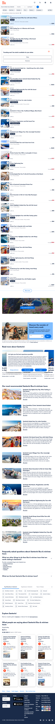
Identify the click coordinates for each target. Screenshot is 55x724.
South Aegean (15, 691)
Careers (37, 700)
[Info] (20, 13)
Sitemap (26, 717)
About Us (38, 698)
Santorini (17, 616)
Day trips (5, 565)
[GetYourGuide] (4, 3)
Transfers (5, 569)
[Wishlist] (34, 3)
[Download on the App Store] (18, 704)
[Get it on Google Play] (18, 699)
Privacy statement (34, 342)
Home (3, 691)
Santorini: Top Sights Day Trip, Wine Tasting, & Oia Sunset (44, 638)
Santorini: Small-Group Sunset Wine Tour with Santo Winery (10, 665)
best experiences (33, 616)
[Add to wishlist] (8, 17)
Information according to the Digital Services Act (29, 713)
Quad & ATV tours (7, 566)
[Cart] (40, 3)
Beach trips (5, 568)
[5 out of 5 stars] (10, 641)
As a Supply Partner (45, 698)
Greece (8, 691)
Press (37, 704)
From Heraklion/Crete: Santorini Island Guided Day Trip (27, 665)
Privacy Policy (27, 702)
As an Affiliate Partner (46, 702)
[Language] (45, 2)
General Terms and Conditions (28, 709)
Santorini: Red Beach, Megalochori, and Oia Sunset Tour (26, 638)
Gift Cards (38, 706)
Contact (26, 698)
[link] (27, 20)
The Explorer (37, 709)
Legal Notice (26, 700)
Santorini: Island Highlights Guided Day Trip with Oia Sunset (9, 638)
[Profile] (51, 3)
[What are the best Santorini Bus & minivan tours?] (51, 576)
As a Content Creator (45, 700)
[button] (27, 20)
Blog (37, 702)
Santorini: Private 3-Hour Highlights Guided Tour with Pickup (44, 665)
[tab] (10, 587)
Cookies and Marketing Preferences (29, 705)
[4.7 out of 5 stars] (6, 632)
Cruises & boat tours (8, 563)
